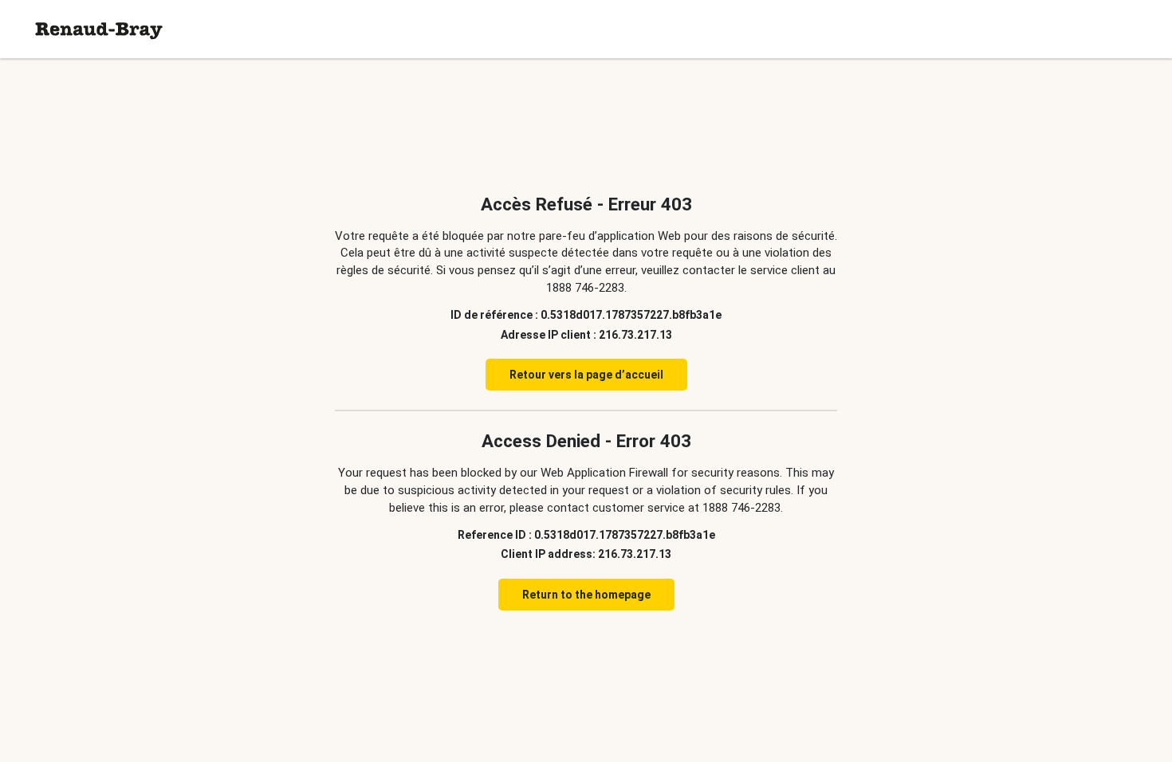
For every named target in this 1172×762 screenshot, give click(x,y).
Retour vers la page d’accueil (586, 374)
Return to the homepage (586, 594)
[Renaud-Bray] (98, 29)
